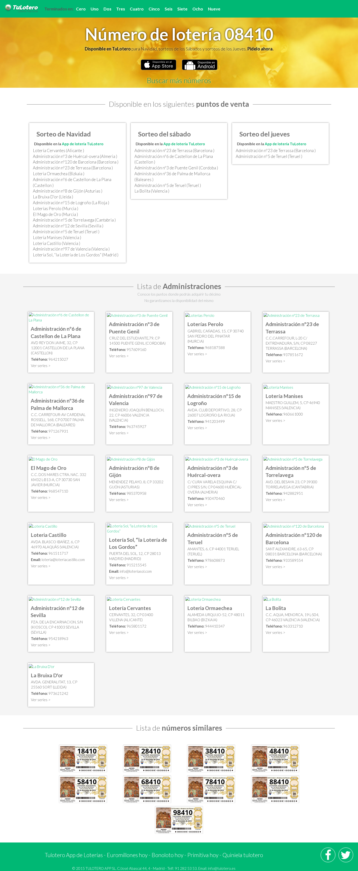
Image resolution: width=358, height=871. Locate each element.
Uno (95, 8)
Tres (120, 8)
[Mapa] (61, 317)
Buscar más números (179, 80)
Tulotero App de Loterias (74, 855)
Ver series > (40, 365)
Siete (182, 8)
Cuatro (137, 8)
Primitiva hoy (202, 855)
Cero (81, 8)
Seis (168, 8)
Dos (107, 8)
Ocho (197, 8)
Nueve (214, 8)
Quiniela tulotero (242, 855)
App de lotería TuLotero (82, 144)
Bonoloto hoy (167, 855)
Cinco (154, 8)
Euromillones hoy (127, 855)
